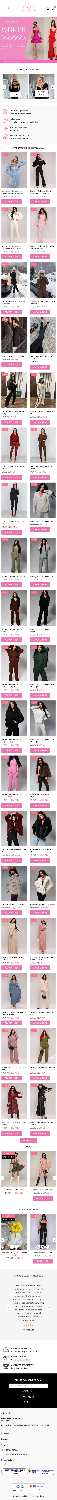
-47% (5, 430)
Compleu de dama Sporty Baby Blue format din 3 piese (12, 192)
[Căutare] (8, 8)
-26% (5, 154)
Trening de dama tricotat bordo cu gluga (11, 685)
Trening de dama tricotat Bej (41, 521)
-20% (34, 485)
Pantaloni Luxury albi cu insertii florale (14, 1254)
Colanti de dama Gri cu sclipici (14, 356)
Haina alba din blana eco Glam (43, 904)
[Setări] (47, 8)
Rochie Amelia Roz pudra (43, 1190)
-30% (5, 264)
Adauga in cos (11, 202)
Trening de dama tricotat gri (41, 576)
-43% (5, 375)
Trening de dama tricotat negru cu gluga (11, 740)
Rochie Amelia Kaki (14, 1190)
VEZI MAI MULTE (28, 1140)
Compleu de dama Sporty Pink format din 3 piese (42, 247)
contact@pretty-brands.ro (16, 1454)
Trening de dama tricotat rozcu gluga (11, 795)
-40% (5, 320)
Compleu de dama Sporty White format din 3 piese (12, 247)
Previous (4, 87)
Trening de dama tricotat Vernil (14, 576)
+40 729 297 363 (11, 1450)
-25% (34, 758)
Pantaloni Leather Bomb (42, 1253)
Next (53, 87)
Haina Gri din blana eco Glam (13, 904)
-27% (34, 975)
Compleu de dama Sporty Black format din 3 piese (40, 192)
